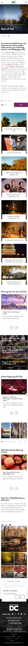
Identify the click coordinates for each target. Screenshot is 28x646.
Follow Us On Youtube (11, 524)
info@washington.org (19, 631)
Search (21, 104)
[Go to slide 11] (14, 441)
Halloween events (12, 65)
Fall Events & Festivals (14, 153)
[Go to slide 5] (7, 441)
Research (12, 640)
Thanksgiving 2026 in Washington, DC (14, 217)
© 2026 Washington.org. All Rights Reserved (14, 642)
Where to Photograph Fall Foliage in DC (14, 174)
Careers (7, 638)
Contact (17, 638)
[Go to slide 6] (8, 441)
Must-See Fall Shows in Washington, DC (14, 195)
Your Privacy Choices (8, 636)
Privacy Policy (14, 634)
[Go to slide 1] (2, 441)
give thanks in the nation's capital (12, 68)
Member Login (15, 620)
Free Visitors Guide (14, 618)
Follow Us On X (14, 614)
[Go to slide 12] (15, 441)
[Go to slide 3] (5, 441)
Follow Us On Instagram (7, 524)
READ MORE (10, 344)
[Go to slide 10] (13, 441)
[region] (14, 432)
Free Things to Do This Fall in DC (14, 130)
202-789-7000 (7, 631)
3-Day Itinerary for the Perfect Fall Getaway (14, 283)
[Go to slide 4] (6, 441)
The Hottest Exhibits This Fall (14, 240)
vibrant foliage (10, 52)
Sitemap (10, 638)
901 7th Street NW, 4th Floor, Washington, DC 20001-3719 (14, 629)
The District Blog (16, 623)
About (19, 636)
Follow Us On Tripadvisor (24, 614)
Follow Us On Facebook (3, 524)
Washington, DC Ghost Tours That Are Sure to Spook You (14, 261)
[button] (14, 118)
